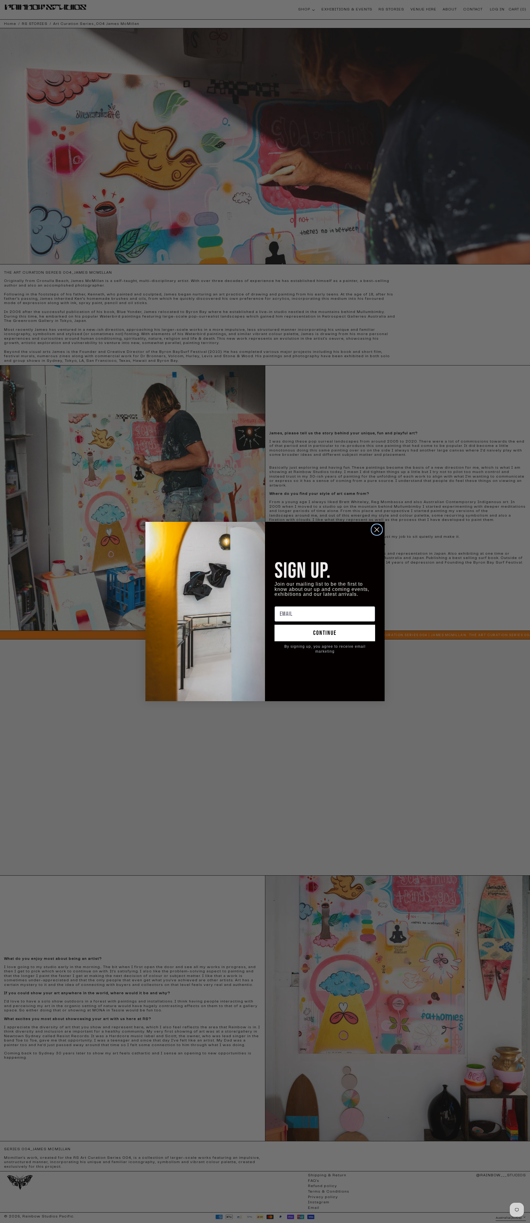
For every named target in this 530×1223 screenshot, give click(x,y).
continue (324, 633)
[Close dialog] (376, 529)
